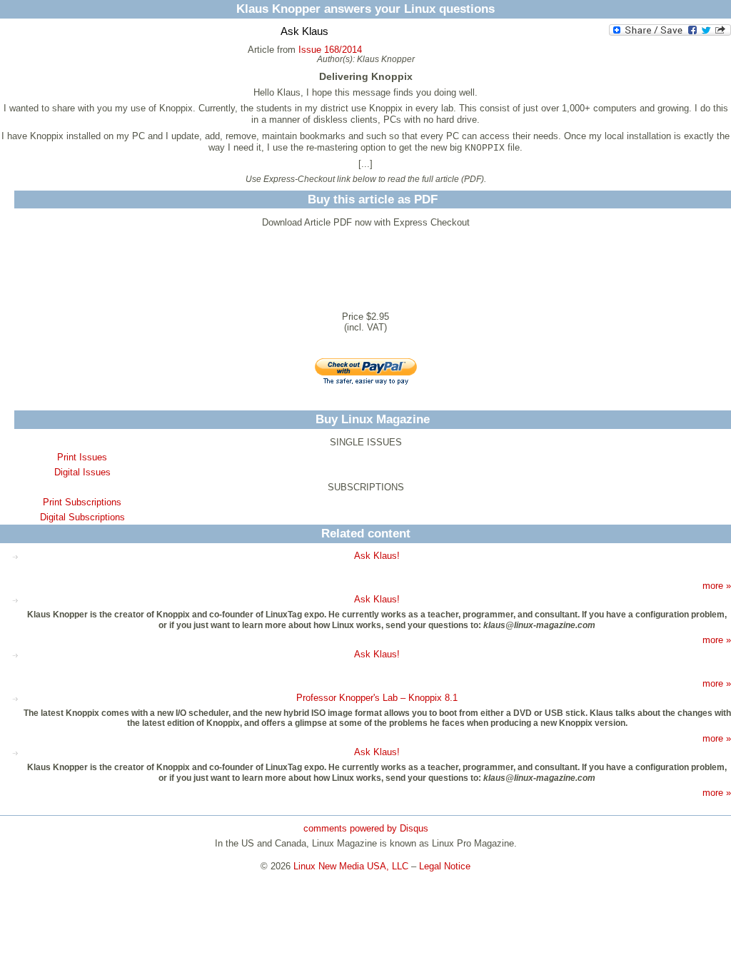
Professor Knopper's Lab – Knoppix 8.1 (377, 697)
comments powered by (365, 828)
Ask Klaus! (377, 555)
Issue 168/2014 (330, 49)
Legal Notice (444, 866)
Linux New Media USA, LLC (350, 866)
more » (716, 585)
